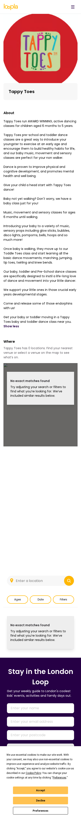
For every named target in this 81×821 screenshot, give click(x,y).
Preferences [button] (59, 777)
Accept (40, 790)
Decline (40, 800)
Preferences (40, 810)
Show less (11, 326)
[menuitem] (73, 7)
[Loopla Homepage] (10, 7)
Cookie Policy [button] (33, 773)
